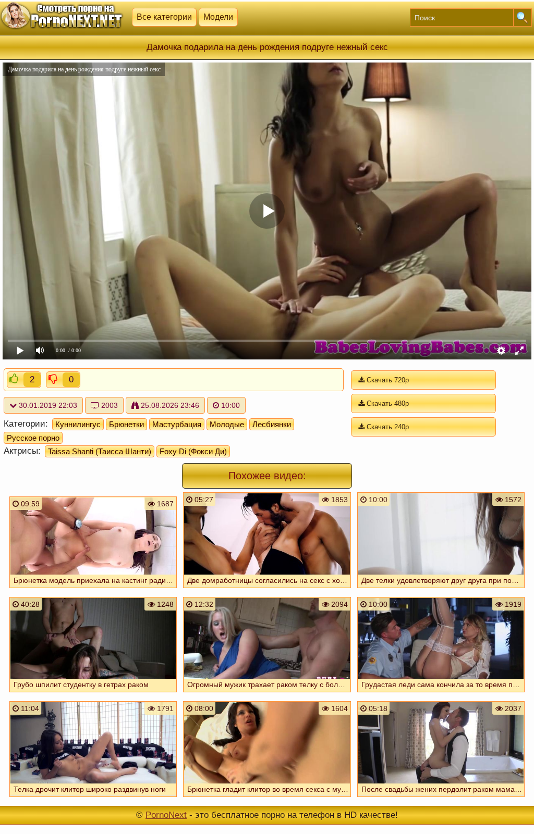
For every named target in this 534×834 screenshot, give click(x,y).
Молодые (227, 424)
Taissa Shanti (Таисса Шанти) (99, 451)
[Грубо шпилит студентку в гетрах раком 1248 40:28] (93, 693)
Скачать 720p (387, 380)
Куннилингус (78, 424)
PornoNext (166, 815)
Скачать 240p (387, 427)
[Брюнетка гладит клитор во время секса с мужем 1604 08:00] (267, 798)
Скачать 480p (387, 403)
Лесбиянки (271, 424)
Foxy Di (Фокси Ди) (193, 451)
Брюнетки (126, 424)
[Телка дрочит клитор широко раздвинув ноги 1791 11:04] (93, 798)
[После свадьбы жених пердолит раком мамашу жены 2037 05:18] (441, 798)
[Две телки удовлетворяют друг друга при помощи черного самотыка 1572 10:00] (441, 589)
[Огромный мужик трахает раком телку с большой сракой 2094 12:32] (267, 693)
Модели (218, 17)
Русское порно (33, 437)
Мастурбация (176, 424)
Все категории (164, 17)
